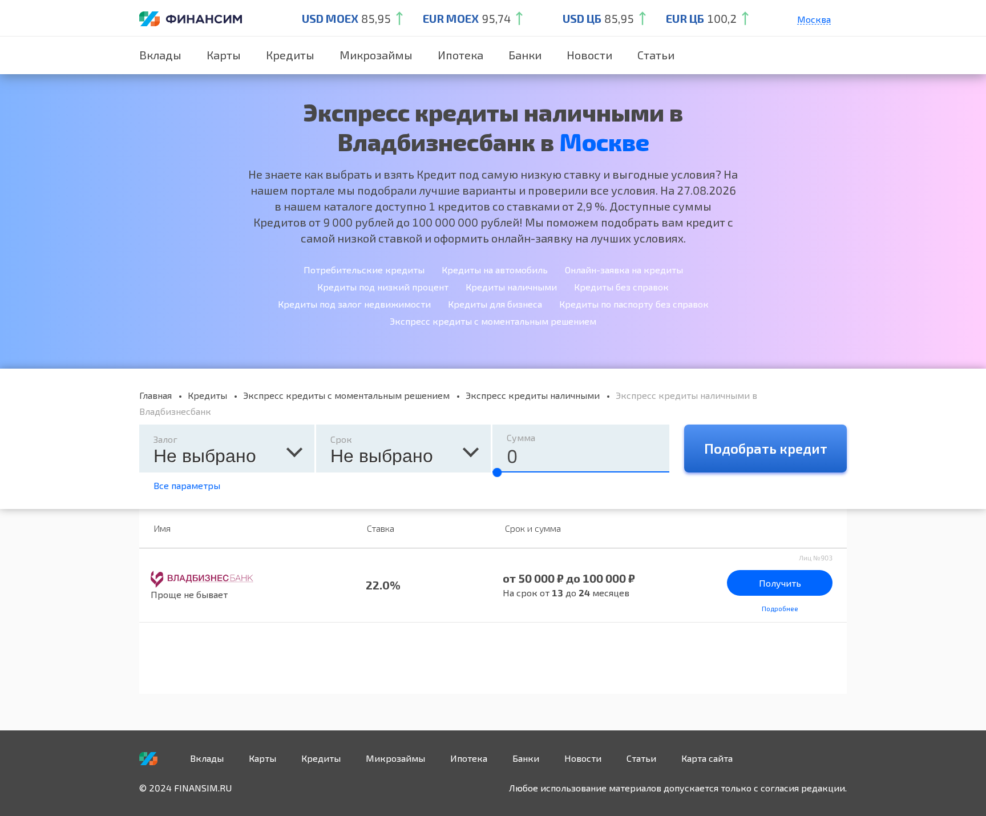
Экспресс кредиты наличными (533, 395)
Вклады (160, 55)
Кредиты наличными (511, 286)
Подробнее (780, 608)
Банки (525, 55)
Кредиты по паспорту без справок (634, 303)
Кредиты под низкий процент (382, 286)
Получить (780, 582)
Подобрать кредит (765, 448)
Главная (155, 395)
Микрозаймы (376, 55)
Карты (224, 55)
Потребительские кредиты (364, 269)
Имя (162, 528)
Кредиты (290, 55)
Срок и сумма (533, 528)
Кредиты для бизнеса (495, 303)
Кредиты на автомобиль (495, 269)
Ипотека (460, 55)
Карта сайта (707, 758)
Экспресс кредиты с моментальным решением (493, 321)
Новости (589, 55)
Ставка (380, 528)
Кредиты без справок (621, 286)
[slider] (497, 472)
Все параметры (186, 485)
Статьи (655, 55)
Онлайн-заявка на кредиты (624, 269)
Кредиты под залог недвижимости (354, 303)
